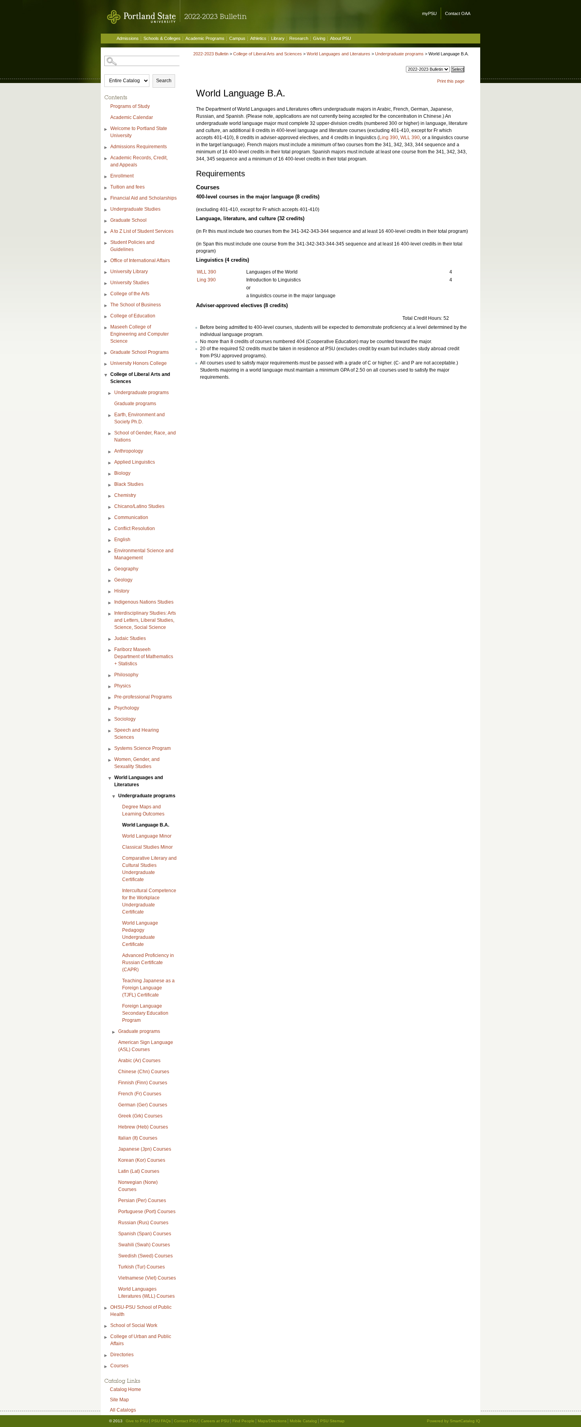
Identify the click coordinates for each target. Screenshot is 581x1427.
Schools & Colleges (162, 38)
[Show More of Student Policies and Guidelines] (106, 243)
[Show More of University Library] (106, 272)
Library (278, 38)
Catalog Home (125, 1389)
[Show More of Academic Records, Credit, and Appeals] (106, 158)
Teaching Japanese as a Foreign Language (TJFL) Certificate (148, 988)
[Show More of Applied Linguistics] (110, 463)
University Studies (129, 282)
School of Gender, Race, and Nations (145, 436)
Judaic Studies (130, 638)
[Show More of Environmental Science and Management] (110, 551)
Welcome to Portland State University (138, 132)
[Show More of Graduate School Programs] (106, 353)
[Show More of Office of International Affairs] (106, 261)
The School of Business (135, 305)
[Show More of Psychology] (110, 709)
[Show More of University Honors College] (106, 364)
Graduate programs (135, 403)
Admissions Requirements (138, 146)
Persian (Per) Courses (142, 1200)
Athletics (258, 38)
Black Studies (128, 484)
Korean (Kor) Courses (141, 1160)
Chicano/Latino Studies (139, 506)
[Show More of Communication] (110, 518)
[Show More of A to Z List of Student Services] (106, 232)
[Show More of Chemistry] (110, 496)
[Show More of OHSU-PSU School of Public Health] (106, 1308)
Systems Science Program (142, 748)
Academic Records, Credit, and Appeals (139, 161)
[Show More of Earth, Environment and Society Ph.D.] (110, 415)
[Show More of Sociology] (110, 720)
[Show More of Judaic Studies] (110, 639)
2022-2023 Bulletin (210, 53)
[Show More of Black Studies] (110, 485)
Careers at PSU (215, 1421)
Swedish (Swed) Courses (145, 1256)
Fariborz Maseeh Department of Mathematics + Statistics (143, 656)
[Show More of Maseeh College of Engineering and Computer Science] (106, 328)
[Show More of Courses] (106, 1366)
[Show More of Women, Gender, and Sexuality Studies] (110, 760)
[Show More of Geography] (110, 570)
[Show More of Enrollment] (106, 177)
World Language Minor (147, 836)
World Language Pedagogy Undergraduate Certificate (140, 933)
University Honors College (138, 363)
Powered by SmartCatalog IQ (453, 1421)
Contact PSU (186, 1421)
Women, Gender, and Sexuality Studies (137, 763)
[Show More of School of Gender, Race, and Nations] (110, 434)
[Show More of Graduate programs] (114, 1032)
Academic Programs (204, 38)
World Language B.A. (145, 825)
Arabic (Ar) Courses (139, 1060)
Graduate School (128, 220)
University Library (129, 271)
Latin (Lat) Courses (138, 1171)
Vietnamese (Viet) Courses (147, 1278)
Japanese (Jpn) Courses (144, 1149)
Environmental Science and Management (144, 554)
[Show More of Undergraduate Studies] (106, 210)
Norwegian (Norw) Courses (138, 1186)
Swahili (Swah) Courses (144, 1245)
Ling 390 (388, 137)
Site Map (119, 1399)
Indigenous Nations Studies (144, 602)
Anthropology (128, 451)
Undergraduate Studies (135, 209)
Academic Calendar (131, 117)
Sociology (125, 719)
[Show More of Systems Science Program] (110, 749)
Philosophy (126, 675)
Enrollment (122, 176)
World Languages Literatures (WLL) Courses (146, 1292)
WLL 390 (410, 137)
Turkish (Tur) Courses (141, 1267)
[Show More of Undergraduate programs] (110, 393)
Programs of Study (130, 106)
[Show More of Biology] (110, 474)
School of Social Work (133, 1325)
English (122, 539)
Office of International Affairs (140, 260)
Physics (122, 686)
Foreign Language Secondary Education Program (145, 1013)
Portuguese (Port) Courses (146, 1211)
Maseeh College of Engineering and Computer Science (139, 334)
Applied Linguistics (134, 462)
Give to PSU (137, 1421)
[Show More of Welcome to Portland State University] (106, 129)
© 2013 (116, 1421)
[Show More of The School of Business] (106, 306)
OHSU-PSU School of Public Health (141, 1310)
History (121, 591)
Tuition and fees (127, 187)
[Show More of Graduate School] (106, 221)
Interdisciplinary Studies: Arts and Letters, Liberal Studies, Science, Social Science (145, 620)
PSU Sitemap (332, 1421)
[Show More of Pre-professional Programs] (110, 698)
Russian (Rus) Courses (143, 1222)
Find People (243, 1421)
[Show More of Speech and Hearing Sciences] (110, 731)
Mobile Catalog (303, 1421)
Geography (126, 569)
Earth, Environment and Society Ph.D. (139, 418)
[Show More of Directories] (106, 1355)
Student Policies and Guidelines (132, 246)
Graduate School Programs (139, 352)
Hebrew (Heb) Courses (143, 1127)
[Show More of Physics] (110, 687)
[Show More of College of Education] (106, 317)
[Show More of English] (110, 540)
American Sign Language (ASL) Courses (145, 1046)
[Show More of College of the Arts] (106, 294)
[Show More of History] (110, 592)
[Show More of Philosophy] (110, 676)
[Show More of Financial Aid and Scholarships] (106, 199)
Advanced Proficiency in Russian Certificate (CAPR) (148, 962)
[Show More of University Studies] (106, 283)
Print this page (450, 81)
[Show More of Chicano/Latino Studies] (110, 507)
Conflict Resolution (134, 528)
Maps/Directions (272, 1421)
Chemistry (125, 495)
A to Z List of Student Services (142, 231)
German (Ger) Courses (142, 1105)
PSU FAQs (161, 1421)
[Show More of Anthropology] (110, 452)
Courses (119, 1365)
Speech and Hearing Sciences (136, 733)
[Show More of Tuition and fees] (106, 188)
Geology (123, 580)
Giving (319, 38)
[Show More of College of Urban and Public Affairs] (106, 1337)
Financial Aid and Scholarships (143, 198)
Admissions (128, 38)
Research (298, 38)
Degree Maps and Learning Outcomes (143, 810)
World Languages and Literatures (138, 781)
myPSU (429, 13)
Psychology (126, 708)
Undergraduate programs (141, 392)
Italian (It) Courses (137, 1138)
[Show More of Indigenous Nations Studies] (110, 603)
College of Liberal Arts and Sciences (140, 378)
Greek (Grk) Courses (140, 1116)
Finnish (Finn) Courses (142, 1082)
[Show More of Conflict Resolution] (110, 529)
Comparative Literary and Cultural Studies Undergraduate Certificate (149, 868)
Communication (131, 517)
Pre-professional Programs (143, 697)
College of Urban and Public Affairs (140, 1340)
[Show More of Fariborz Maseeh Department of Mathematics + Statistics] (110, 650)
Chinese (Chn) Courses (143, 1071)
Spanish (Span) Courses (144, 1233)
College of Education (132, 316)
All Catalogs (123, 1410)
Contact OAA (457, 13)
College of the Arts (129, 293)
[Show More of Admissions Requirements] (106, 147)
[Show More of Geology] (110, 581)
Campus (237, 38)
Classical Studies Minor (147, 847)
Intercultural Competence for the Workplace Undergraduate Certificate (149, 901)
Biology (122, 473)
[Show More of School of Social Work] (106, 1326)
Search (164, 80)
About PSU (340, 38)
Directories (122, 1354)
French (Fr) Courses (139, 1094)
